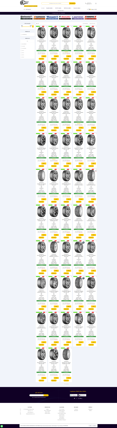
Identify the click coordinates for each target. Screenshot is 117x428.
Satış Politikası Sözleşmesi (62, 419)
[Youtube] (80, 398)
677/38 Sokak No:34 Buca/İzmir (29, 409)
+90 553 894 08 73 (30, 412)
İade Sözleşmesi (61, 418)
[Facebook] (74, 398)
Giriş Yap (76, 409)
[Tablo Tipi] (38, 23)
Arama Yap (73, 3)
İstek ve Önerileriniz (47, 410)
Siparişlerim (76, 410)
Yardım (47, 409)
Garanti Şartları (61, 414)
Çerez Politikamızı (60, 425)
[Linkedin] (81, 398)
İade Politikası (61, 417)
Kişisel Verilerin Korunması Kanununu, (46, 425)
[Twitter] (76, 398)
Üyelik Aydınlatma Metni (62, 413)
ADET (44, 56)
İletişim (90, 410)
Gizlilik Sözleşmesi (62, 410)
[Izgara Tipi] (37, 23)
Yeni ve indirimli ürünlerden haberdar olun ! (39, 397)
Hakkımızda (90, 409)
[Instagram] (78, 398)
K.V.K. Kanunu (61, 409)
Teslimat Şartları (61, 415)
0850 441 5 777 (30, 410)
